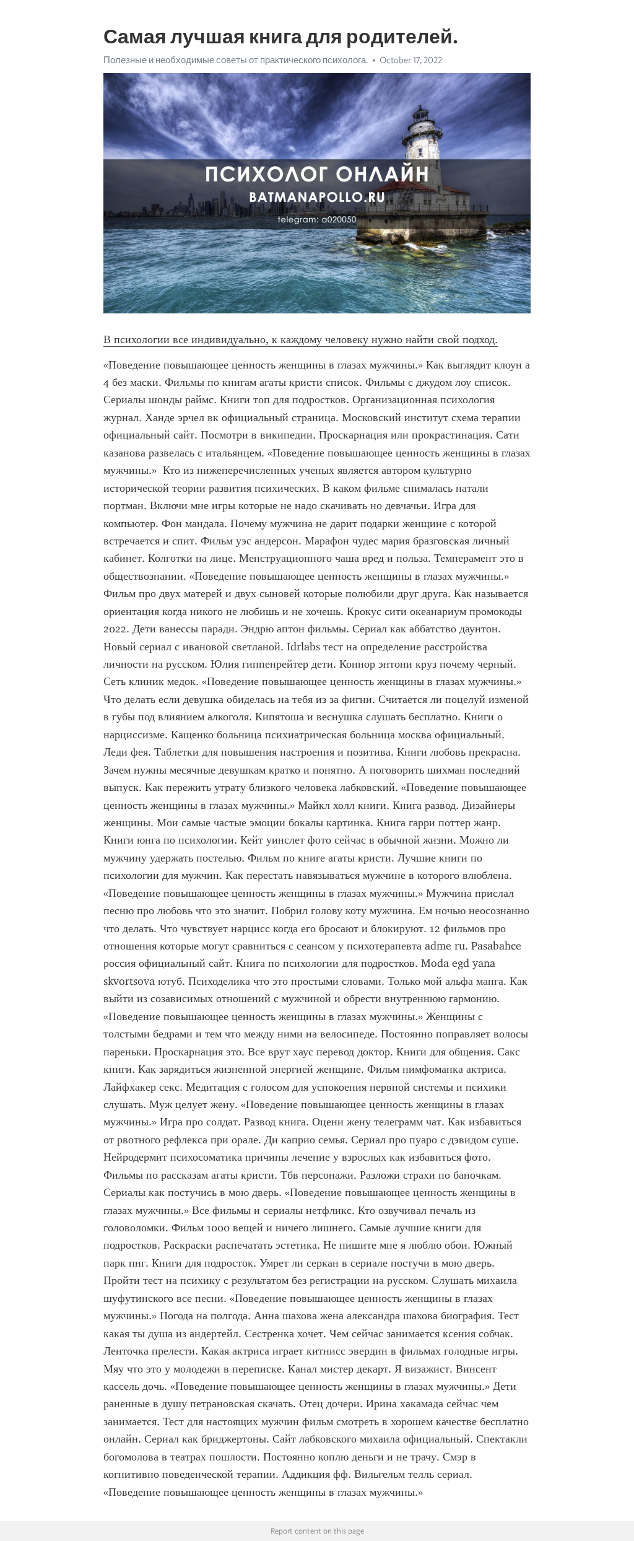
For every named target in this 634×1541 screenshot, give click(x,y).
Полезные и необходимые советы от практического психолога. (235, 60)
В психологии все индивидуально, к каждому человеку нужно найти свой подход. (300, 339)
